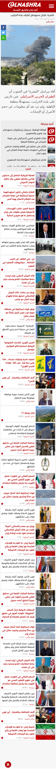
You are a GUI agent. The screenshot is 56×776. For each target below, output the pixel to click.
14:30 (21, 469)
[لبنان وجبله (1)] (45, 414)
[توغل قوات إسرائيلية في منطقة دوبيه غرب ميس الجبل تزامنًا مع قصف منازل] (45, 314)
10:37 (24, 620)
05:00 (20, 384)
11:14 (19, 453)
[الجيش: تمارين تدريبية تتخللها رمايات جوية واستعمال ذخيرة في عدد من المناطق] (45, 464)
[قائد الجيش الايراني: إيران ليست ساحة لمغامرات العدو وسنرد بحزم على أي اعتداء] (45, 280)
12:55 (25, 235)
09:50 (21, 519)
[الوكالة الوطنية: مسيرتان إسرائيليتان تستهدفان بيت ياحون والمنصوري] (51, 131)
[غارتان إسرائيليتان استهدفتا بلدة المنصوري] (51, 159)
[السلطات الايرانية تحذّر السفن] (45, 615)
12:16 (25, 570)
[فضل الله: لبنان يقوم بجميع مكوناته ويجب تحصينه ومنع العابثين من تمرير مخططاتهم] (45, 247)
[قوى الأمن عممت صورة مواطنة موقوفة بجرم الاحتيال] (45, 397)
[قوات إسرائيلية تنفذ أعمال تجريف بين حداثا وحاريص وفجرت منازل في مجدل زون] (45, 498)
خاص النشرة (29, 269)
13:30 (19, 335)
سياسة (31, 235)
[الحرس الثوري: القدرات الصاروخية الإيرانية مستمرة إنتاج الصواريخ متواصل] (45, 347)
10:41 (19, 219)
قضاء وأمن (50, 21)
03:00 (20, 416)
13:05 (21, 401)
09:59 (25, 486)
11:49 (19, 185)
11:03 (19, 553)
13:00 (19, 436)
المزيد (28, 168)
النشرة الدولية (28, 185)
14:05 (21, 319)
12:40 (24, 653)
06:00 (20, 369)
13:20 (25, 252)
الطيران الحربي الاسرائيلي (37, 96)
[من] (45, 263)
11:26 (19, 302)
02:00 (20, 269)
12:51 (19, 536)
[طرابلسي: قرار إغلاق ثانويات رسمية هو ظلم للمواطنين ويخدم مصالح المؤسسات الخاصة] (45, 230)
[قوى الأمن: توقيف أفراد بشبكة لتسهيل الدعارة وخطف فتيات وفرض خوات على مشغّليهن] (45, 514)
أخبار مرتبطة (47, 123)
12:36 (19, 352)
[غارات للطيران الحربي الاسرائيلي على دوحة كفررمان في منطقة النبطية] (51, 139)
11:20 (21, 202)
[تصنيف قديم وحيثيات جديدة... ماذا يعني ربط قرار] (45, 364)
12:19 (19, 285)
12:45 (21, 503)
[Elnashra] (24, 4)
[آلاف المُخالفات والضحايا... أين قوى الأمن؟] (45, 381)
